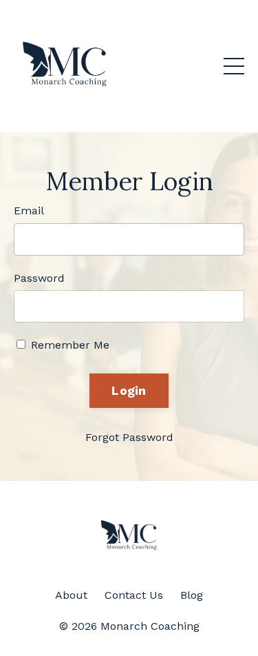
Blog (191, 595)
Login (128, 390)
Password (39, 278)
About (71, 595)
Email (29, 210)
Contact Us (134, 595)
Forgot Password (129, 437)
